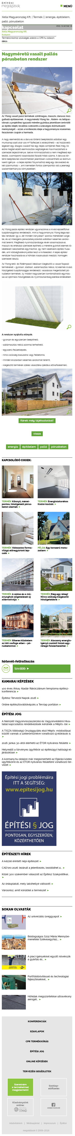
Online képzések (37, 1061)
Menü (68, 6)
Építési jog (37, 1051)
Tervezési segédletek (37, 1071)
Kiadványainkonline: (20, 1104)
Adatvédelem (15, 1123)
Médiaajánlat (33, 1123)
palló (5, 21)
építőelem (63, 17)
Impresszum (50, 1123)
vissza (37, 433)
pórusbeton (16, 21)
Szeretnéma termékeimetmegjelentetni (20, 1087)
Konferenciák (37, 1021)
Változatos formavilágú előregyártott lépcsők (17, 550)
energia (50, 17)
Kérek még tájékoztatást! (37, 420)
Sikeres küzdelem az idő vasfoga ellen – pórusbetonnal (17, 643)
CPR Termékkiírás (37, 1041)
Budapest (6, 35)
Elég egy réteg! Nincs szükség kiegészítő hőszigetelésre (55, 597)
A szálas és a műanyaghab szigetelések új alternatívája (16, 597)
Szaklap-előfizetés (53, 1087)
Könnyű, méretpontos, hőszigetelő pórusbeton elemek (17, 504)
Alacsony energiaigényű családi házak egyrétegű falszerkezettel (56, 643)
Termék (38, 17)
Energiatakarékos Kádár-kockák (53, 502)
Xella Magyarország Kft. (16, 17)
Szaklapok (37, 1031)
